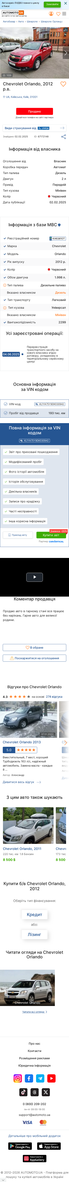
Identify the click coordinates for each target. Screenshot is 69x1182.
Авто (21, 21)
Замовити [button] (52, 4)
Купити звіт (54, 534)
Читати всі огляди (33, 1011)
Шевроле (32, 21)
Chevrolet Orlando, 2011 (22, 849)
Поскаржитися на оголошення (36, 658)
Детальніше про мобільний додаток (34, 1136)
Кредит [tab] (34, 914)
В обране (36, 647)
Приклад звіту (19, 535)
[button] (65, 13)
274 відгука (54, 696)
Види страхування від (20, 128)
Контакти (34, 1051)
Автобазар (9, 21)
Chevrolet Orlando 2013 (22, 742)
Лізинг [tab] (34, 934)
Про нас (34, 1043)
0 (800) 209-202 (34, 1104)
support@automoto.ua (34, 1115)
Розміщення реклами (34, 1058)
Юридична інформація (34, 1065)
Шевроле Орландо (52, 21)
